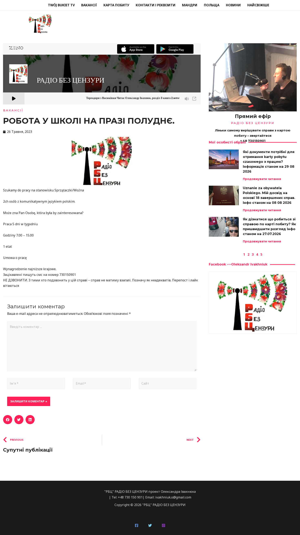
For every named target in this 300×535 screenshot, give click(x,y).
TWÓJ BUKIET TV (61, 5)
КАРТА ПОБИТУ (116, 5)
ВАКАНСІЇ (89, 5)
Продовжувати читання (262, 179)
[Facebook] (136, 525)
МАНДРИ (189, 5)
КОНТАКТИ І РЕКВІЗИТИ (156, 5)
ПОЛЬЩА (211, 5)
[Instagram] (163, 525)
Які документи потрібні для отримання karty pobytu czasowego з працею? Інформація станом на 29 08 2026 (268, 161)
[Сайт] (168, 384)
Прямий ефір (253, 116)
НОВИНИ (233, 5)
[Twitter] (150, 525)
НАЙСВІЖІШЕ (258, 5)
